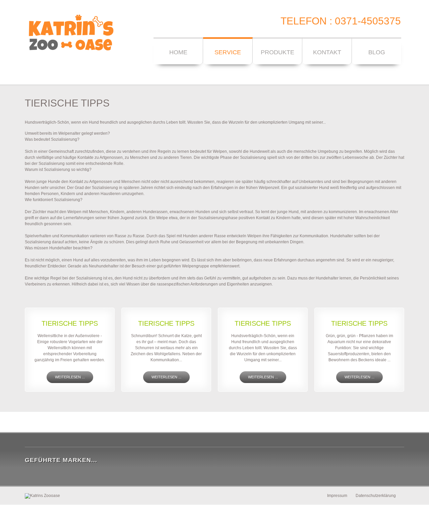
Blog (376, 52)
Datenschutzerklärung (376, 495)
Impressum (337, 495)
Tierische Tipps (70, 323)
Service (227, 52)
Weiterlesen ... (70, 377)
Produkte (277, 52)
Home (178, 52)
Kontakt (327, 52)
